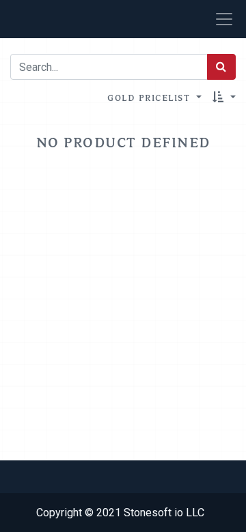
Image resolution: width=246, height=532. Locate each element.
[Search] (221, 67)
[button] (224, 97)
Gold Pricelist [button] (150, 97)
